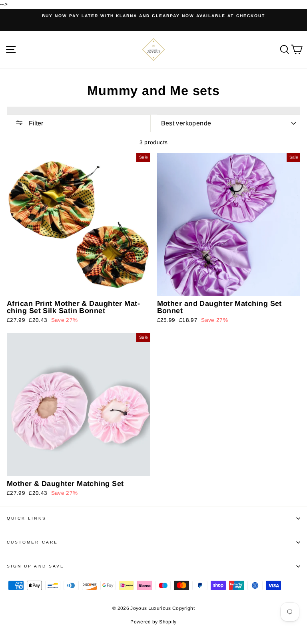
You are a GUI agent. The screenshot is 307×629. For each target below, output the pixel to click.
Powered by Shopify (153, 622)
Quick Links (26, 518)
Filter (35, 123)
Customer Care (32, 542)
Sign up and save (35, 566)
